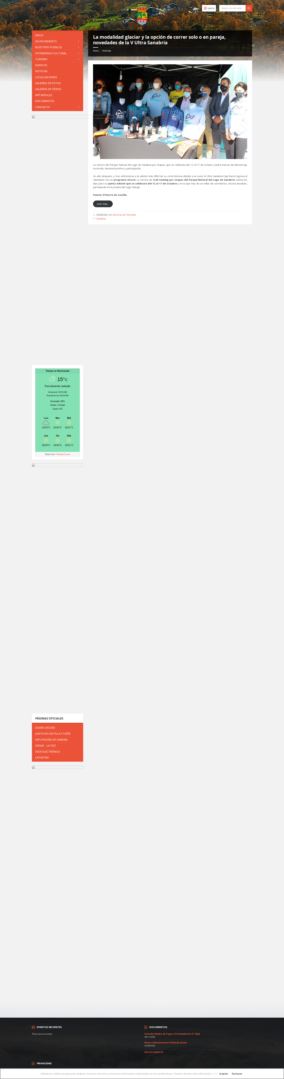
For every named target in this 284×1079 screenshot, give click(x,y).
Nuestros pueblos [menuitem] (48, 47)
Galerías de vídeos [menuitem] (48, 89)
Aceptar (223, 1073)
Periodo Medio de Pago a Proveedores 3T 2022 (172, 1033)
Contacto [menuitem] (42, 107)
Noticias (106, 50)
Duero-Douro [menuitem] (45, 728)
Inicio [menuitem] (39, 35)
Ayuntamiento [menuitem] (46, 41)
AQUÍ (215, 1073)
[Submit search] (249, 8)
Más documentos (153, 1052)
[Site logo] (142, 24)
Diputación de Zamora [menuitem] (51, 739)
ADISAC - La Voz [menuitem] (45, 745)
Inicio (96, 50)
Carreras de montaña (124, 214)
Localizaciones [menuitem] (46, 77)
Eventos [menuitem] (41, 65)
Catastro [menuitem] (42, 757)
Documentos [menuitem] (44, 101)
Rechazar (237, 1073)
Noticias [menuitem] (41, 71)
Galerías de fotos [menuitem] (48, 83)
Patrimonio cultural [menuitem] (51, 53)
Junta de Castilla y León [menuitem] (52, 733)
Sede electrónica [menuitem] (47, 751)
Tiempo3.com (63, 454)
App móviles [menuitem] (43, 95)
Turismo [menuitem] (41, 59)
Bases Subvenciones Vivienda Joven (165, 1042)
